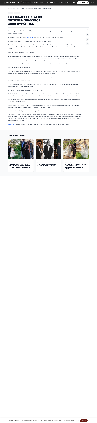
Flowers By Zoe (29, 37)
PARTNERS (36, 2)
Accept (84, 420)
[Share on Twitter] (87, 39)
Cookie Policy (43, 420)
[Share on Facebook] (87, 34)
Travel (73, 2)
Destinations (50, 2)
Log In (92, 2)
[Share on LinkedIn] (87, 43)
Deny (78, 420)
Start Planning (84, 2)
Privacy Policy (37, 420)
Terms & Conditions (52, 420)
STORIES (42, 2)
